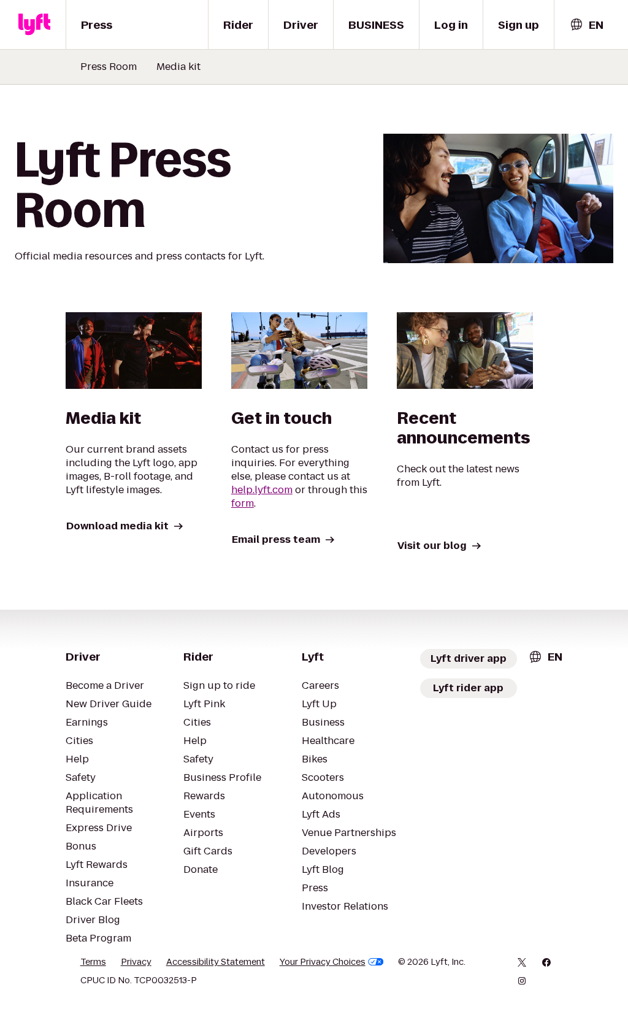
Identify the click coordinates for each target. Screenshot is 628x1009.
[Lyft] (34, 24)
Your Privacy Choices (323, 962)
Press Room (108, 67)
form (242, 503)
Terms (93, 962)
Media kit (178, 67)
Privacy (136, 962)
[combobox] (586, 25)
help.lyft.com (262, 490)
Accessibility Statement (215, 962)
